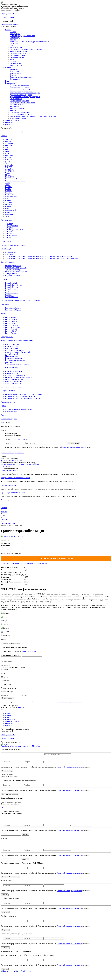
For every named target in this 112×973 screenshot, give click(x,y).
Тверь (7, 185)
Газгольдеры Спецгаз (13, 308)
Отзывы (13, 75)
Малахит (8, 204)
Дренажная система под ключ (21, 95)
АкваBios (8, 202)
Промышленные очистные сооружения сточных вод (29, 42)
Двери (12, 59)
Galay (7, 198)
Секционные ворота (17, 55)
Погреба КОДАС (11, 293)
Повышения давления (13, 358)
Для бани (8, 233)
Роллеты (13, 61)
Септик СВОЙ (10, 210)
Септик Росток (10, 165)
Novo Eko (8, 153)
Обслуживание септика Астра (21, 114)
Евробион (9, 155)
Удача (7, 216)
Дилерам (13, 110)
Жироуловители (11, 274)
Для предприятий (11, 226)
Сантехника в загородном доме (21, 89)
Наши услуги (15, 34)
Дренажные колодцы (13, 270)
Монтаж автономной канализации (22, 103)
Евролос (8, 141)
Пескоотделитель (11, 373)
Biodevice (8, 191)
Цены (7, 81)
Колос (7, 149)
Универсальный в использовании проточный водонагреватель (33, 116)
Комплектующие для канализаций (22, 36)
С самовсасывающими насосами (17, 364)
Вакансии (9, 124)
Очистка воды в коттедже (19, 87)
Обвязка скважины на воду (20, 112)
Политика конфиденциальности (22, 77)
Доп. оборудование (8, 262)
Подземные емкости (12, 275)
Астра (7, 161)
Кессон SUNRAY (11, 325)
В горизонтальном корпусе (15, 360)
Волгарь (8, 189)
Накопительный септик (9, 470)
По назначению (6, 220)
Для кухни (9, 228)
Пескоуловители (16, 47)
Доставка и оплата (12, 120)
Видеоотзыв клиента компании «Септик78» (17, 464)
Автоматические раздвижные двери (18, 409)
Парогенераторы (16, 65)
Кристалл (8, 200)
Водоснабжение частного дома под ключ (25, 97)
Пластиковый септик (9, 485)
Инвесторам (14, 71)
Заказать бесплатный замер (9, 24)
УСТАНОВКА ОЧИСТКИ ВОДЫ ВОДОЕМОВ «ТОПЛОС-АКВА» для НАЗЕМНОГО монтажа (41, 258)
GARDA (8, 193)
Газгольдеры (14, 44)
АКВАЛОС (9, 143)
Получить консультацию (38, 563)
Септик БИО (10, 214)
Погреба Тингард (11, 287)
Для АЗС (8, 237)
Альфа (7, 183)
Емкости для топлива (13, 266)
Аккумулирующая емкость (15, 375)
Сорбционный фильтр (13, 381)
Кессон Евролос (11, 319)
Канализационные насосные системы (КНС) (26, 49)
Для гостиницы (11, 235)
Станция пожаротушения (14, 350)
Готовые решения (11, 346)
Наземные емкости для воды (15, 268)
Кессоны (13, 45)
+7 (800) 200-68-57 (8, 17)
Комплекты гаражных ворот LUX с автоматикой (23, 394)
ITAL (7, 208)
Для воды (8, 362)
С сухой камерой (11, 354)
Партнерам (14, 69)
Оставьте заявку (73, 443)
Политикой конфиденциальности (73, 447)
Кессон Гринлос (11, 321)
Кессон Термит (10, 317)
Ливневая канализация (18, 51)
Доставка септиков (17, 108)
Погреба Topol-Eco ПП (13, 285)
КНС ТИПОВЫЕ (11, 348)
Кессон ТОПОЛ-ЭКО (13, 327)
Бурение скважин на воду (19, 85)
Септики (13, 32)
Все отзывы (5, 466)
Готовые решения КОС (14, 371)
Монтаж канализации (18, 118)
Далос (7, 147)
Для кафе (8, 232)
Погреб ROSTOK (11, 297)
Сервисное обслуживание (19, 101)
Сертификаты (15, 79)
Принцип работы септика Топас (13, 493)
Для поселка (9, 254)
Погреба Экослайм (12, 291)
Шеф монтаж (14, 107)
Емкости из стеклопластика (20, 53)
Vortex (7, 173)
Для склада (9, 224)
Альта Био (9, 169)
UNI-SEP (8, 167)
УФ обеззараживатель (13, 383)
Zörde (7, 151)
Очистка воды (15, 38)
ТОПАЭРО (9, 171)
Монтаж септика (16, 99)
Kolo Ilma (8, 187)
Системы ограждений (18, 63)
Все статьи (5, 500)
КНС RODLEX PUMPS (14, 344)
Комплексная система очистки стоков (19, 377)
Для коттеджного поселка (14, 230)
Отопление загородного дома (21, 91)
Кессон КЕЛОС (11, 331)
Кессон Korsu (10, 323)
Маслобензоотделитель (14, 379)
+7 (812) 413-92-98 (18, 439)
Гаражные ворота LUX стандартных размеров (22, 398)
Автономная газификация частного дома (25, 93)
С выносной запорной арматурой (17, 352)
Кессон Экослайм (11, 329)
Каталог (8, 30)
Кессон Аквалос (11, 333)
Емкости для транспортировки (16, 272)
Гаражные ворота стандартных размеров (20, 396)
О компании (9, 67)
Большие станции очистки (15, 181)
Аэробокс (8, 159)
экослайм (8, 139)
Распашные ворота (17, 57)
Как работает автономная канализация (15, 478)
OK (2, 808)
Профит (8, 212)
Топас (7, 163)
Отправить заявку (8, 698)
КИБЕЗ (8, 206)
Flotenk (7, 175)
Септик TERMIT (11, 179)
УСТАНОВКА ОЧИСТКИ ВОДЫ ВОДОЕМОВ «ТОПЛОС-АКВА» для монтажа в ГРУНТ (39, 256)
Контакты (9, 122)
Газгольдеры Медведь (13, 310)
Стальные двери (11, 411)
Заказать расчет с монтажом (56, 558)
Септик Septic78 (11, 197)
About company (15, 73)
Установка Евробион (8, 460)
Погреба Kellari (11, 283)
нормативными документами (13, 453)
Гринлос (8, 157)
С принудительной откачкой (14, 667)
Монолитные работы (17, 105)
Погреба (13, 40)
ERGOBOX (9, 177)
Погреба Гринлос (11, 289)
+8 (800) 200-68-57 (8, 738)
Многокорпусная (11, 356)
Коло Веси (9, 145)
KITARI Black (10, 195)
